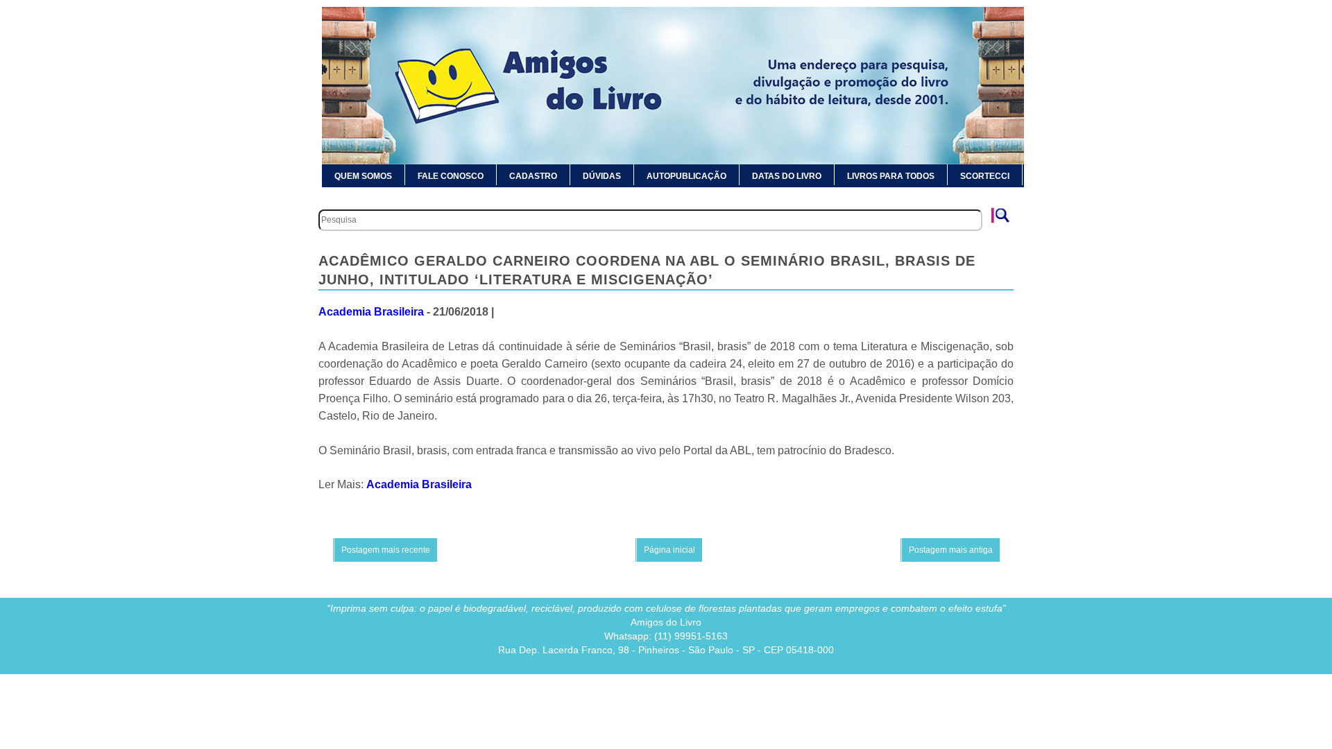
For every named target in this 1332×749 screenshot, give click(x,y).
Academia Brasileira (371, 312)
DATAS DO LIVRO (786, 176)
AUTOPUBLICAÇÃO (686, 176)
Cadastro (533, 176)
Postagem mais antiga (951, 550)
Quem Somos (363, 176)
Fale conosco (451, 176)
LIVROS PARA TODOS (890, 176)
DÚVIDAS (602, 176)
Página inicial (669, 550)
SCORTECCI (984, 176)
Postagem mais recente (385, 550)
